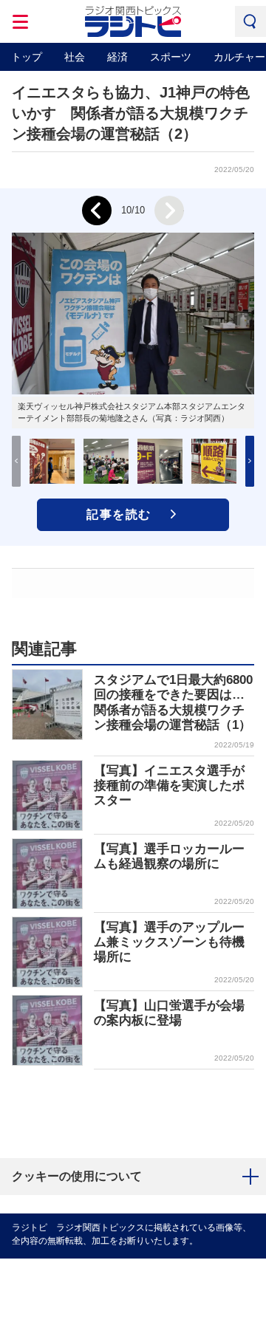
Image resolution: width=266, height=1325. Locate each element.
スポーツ (170, 57)
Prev (97, 210)
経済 (117, 57)
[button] (249, 461)
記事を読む (118, 514)
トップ (26, 57)
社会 (74, 57)
